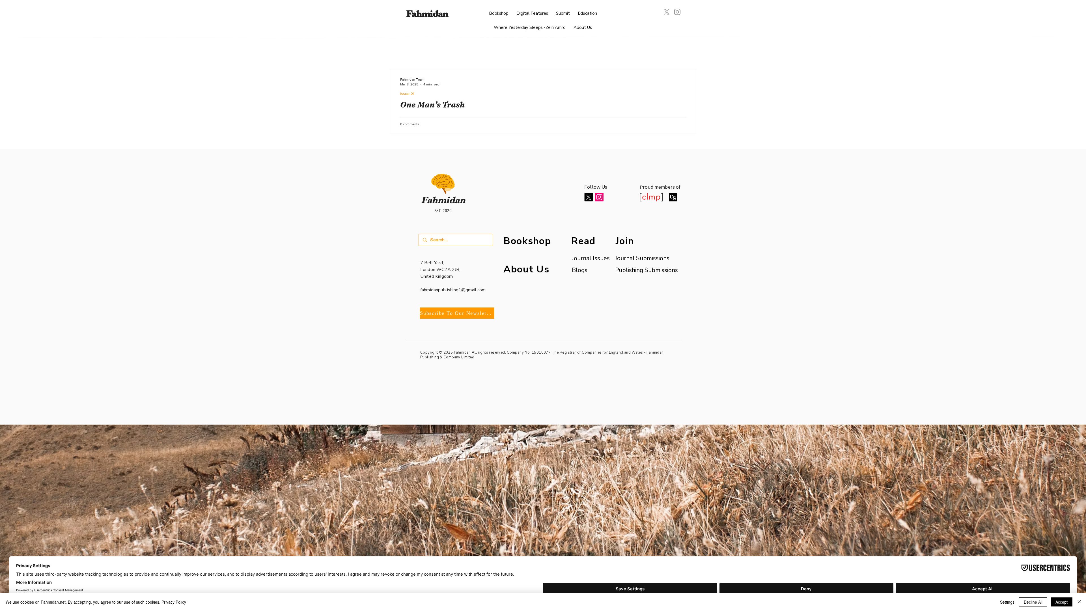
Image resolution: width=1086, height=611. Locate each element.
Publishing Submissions (646, 270)
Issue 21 (407, 93)
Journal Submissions (642, 258)
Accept (1061, 602)
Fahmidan (427, 15)
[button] (532, 14)
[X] (666, 12)
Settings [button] (1007, 602)
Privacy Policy (173, 602)
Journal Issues (588, 258)
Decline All (1033, 602)
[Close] (1079, 601)
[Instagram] (677, 12)
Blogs (579, 270)
